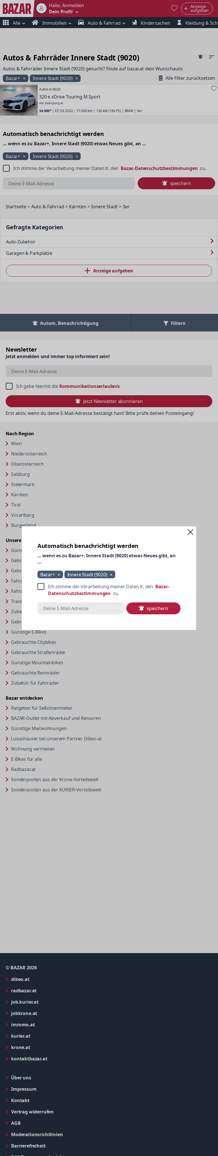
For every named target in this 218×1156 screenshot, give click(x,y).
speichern (157, 608)
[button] (190, 532)
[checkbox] (109, 590)
